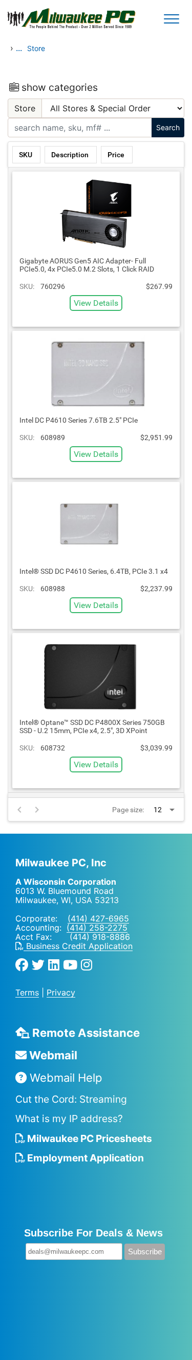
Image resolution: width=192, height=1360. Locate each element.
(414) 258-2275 (97, 927)
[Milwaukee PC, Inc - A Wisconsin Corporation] (41, 19)
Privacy (61, 992)
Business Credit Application (78, 946)
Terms (27, 992)
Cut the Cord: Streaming (71, 1099)
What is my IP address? (69, 1118)
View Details (96, 303)
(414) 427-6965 (98, 918)
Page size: (128, 810)
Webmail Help (64, 1077)
